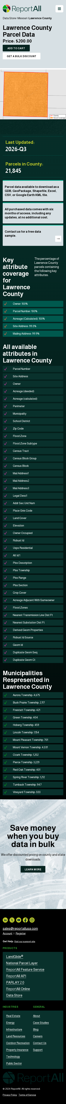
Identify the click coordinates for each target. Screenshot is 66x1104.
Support (38, 1049)
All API (16, 976)
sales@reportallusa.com (20, 928)
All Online (18, 989)
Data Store (9, 18)
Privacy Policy (10, 1094)
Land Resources (15, 1036)
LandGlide (14, 957)
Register (21, 933)
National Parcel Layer (22, 963)
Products (10, 948)
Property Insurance (17, 1049)
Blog (35, 1029)
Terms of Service (27, 1094)
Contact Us (39, 1043)
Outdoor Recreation (18, 1043)
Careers (37, 1036)
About (36, 1015)
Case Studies (41, 1022)
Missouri (22, 18)
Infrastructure (14, 1029)
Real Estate (13, 1015)
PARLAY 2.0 (15, 982)
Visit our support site (24, 941)
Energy (10, 1022)
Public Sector (14, 1063)
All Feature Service (25, 969)
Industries (10, 1006)
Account (7, 933)
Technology (13, 1056)
